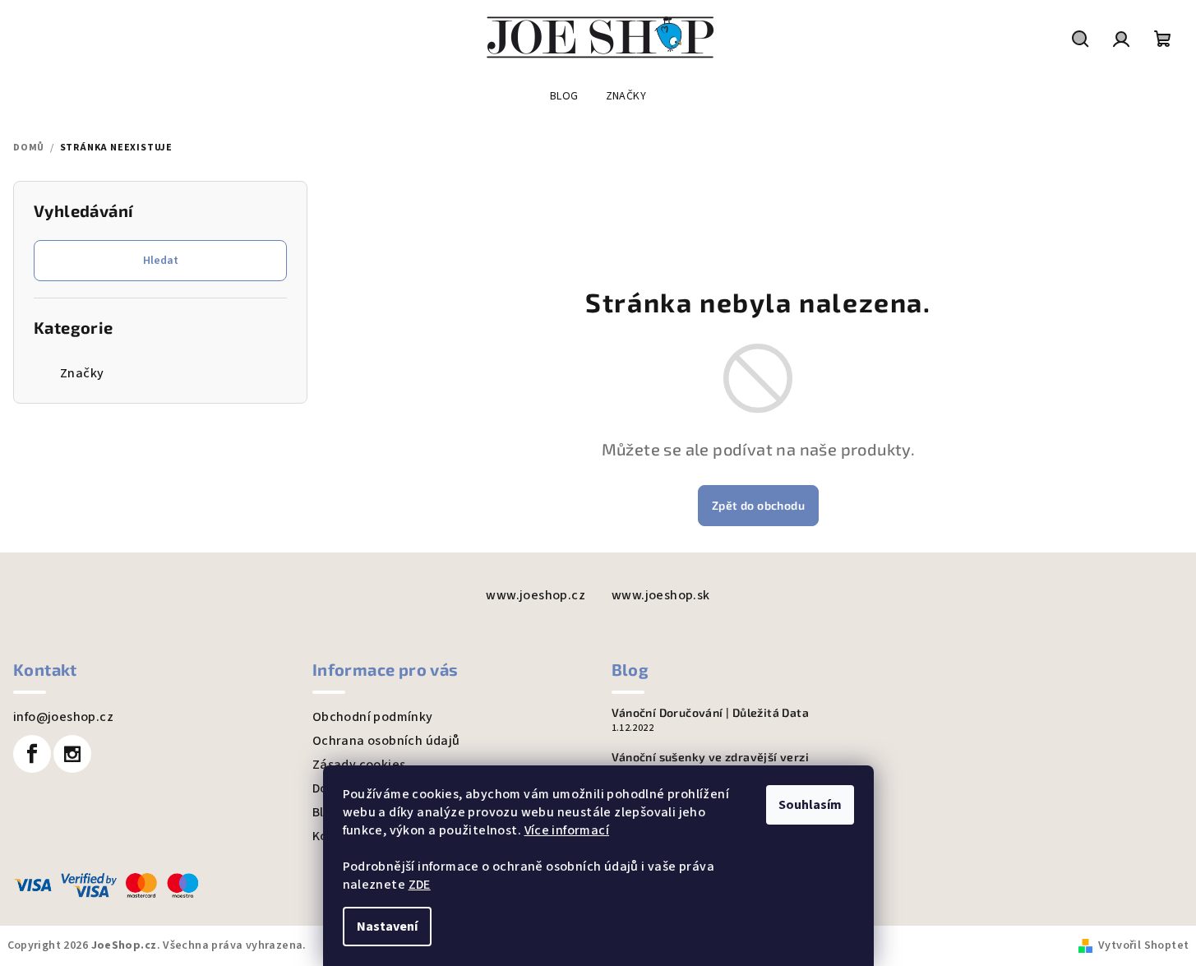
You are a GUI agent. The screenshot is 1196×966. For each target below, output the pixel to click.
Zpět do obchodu (758, 505)
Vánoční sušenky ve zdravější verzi (711, 757)
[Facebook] (32, 754)
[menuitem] (564, 96)
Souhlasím (810, 805)
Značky (82, 373)
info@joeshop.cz (63, 717)
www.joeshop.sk (661, 595)
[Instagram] (72, 754)
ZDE (420, 885)
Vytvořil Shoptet (1143, 945)
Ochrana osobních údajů (386, 741)
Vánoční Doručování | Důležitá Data (711, 713)
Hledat (160, 260)
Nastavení (387, 926)
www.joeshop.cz (535, 595)
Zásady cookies (359, 765)
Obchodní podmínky (372, 717)
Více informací (567, 830)
